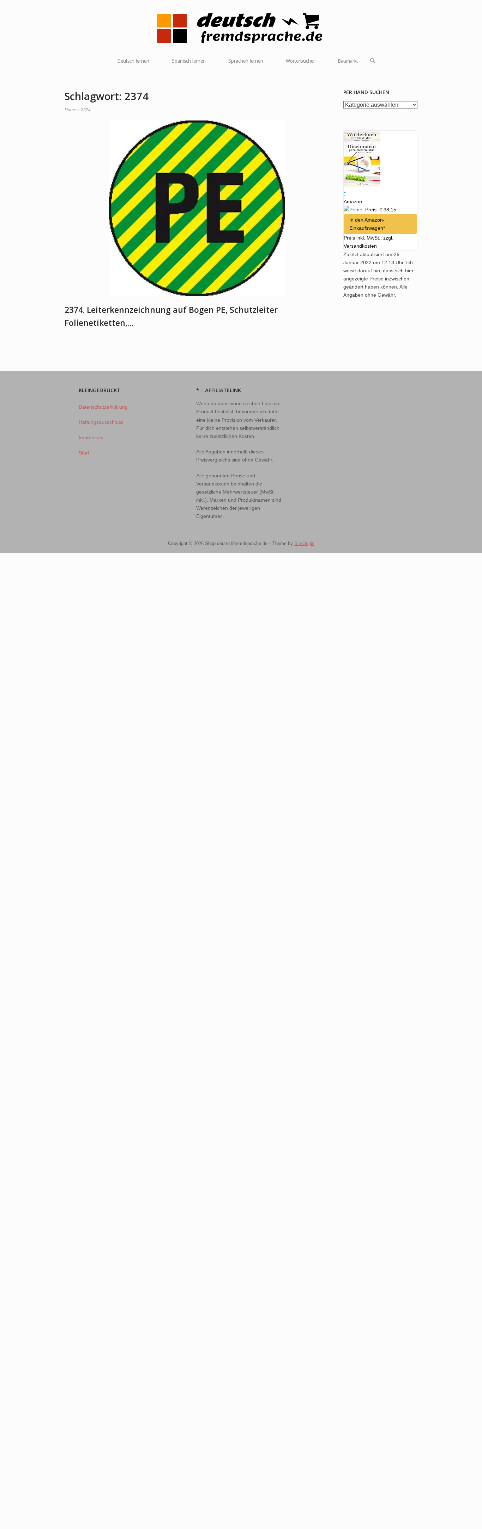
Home (70, 109)
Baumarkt (348, 61)
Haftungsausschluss (101, 422)
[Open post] (197, 208)
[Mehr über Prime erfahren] (353, 209)
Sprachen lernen (245, 61)
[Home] (241, 28)
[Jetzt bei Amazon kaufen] (362, 185)
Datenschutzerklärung (103, 407)
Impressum (91, 437)
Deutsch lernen (133, 61)
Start (84, 453)
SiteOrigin (304, 543)
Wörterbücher (300, 61)
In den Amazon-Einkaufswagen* (367, 223)
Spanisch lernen (189, 61)
